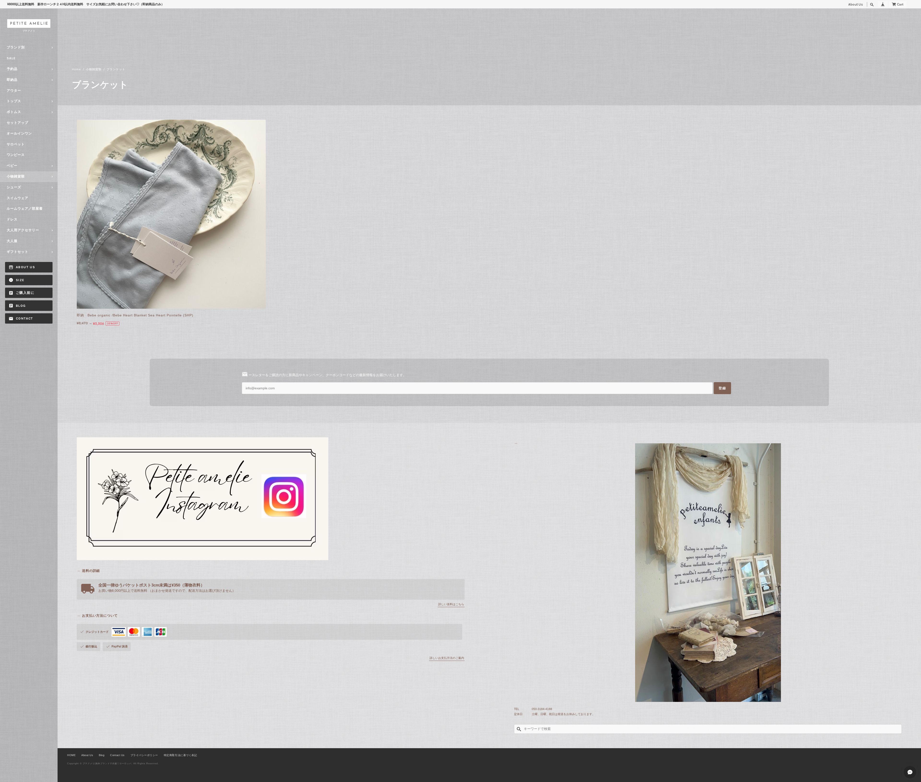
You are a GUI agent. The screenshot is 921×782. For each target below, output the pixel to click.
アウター (14, 91)
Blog (21, 306)
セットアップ (17, 123)
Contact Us (117, 755)
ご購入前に (25, 293)
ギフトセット (17, 252)
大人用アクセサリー (23, 230)
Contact (24, 318)
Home (76, 69)
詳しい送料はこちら (451, 604)
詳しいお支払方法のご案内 (447, 658)
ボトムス (14, 112)
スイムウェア (17, 198)
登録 (722, 388)
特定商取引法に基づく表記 (180, 755)
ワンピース (16, 155)
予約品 (12, 69)
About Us (855, 4)
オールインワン (19, 133)
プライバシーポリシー (144, 755)
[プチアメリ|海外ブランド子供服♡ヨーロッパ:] (708, 572)
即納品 (12, 80)
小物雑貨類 (16, 176)
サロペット (16, 144)
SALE (11, 58)
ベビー (12, 166)
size (20, 280)
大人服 (12, 241)
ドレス (12, 219)
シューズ (14, 187)
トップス (14, 101)
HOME (71, 755)
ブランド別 (16, 47)
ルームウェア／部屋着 (25, 209)
